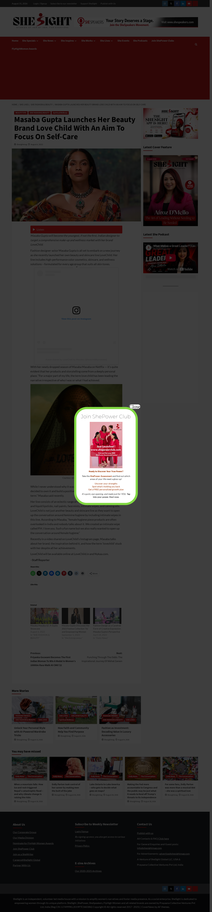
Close (134, 406)
